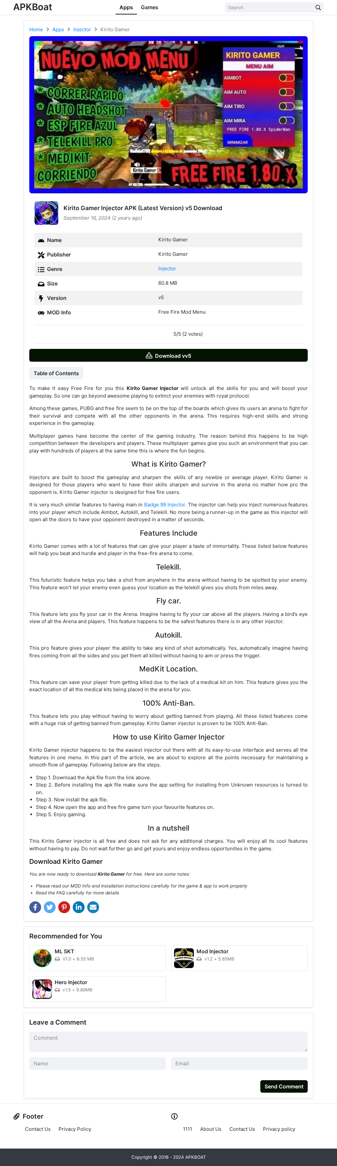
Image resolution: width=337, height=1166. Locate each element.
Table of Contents (56, 373)
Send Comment (284, 1086)
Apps (126, 7)
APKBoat (32, 6)
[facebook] (35, 907)
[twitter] (50, 907)
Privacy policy (279, 1129)
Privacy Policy (75, 1129)
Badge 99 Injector (164, 504)
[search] (318, 7)
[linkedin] (79, 907)
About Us (210, 1129)
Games (149, 7)
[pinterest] (64, 907)
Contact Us (38, 1129)
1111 (187, 1129)
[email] (93, 907)
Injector (167, 268)
